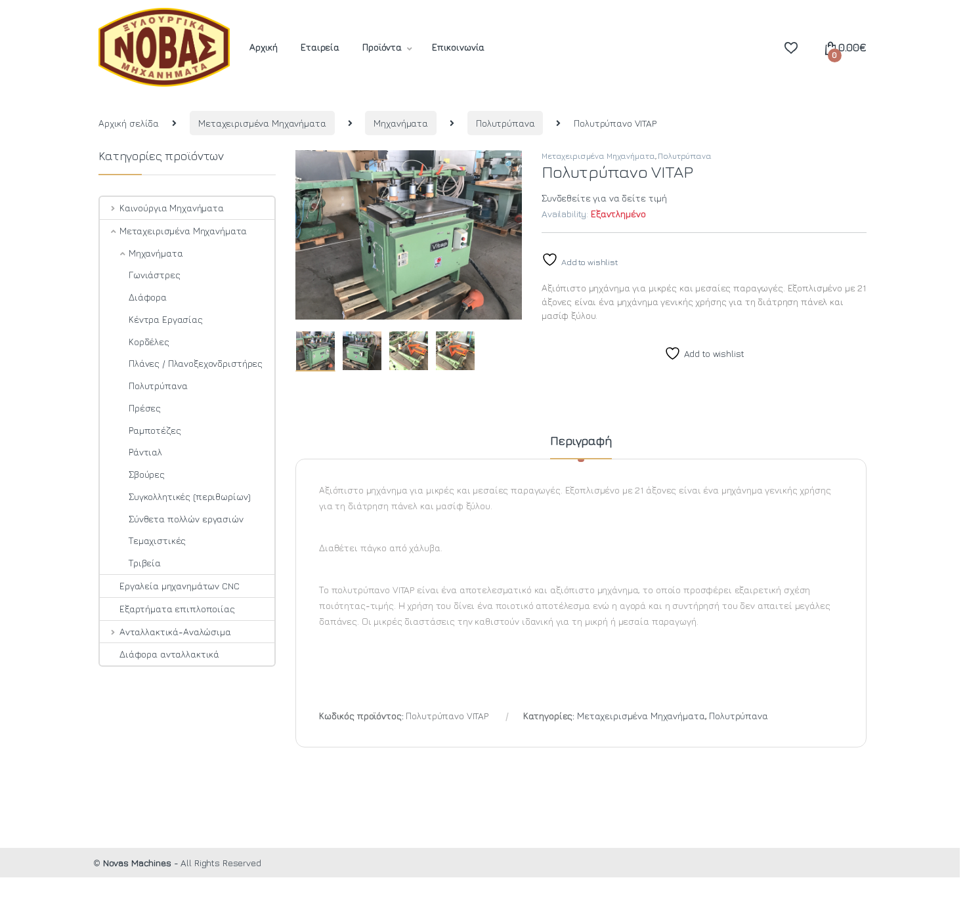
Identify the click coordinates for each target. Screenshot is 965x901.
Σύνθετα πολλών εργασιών (186, 518)
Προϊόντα (382, 46)
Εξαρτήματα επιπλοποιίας (177, 608)
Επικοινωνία (458, 46)
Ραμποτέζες (155, 430)
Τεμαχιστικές (157, 540)
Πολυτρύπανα (505, 123)
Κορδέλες (149, 341)
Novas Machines (137, 862)
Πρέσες (145, 407)
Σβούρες (147, 474)
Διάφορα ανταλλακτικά (169, 654)
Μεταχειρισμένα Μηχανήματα (262, 123)
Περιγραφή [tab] (581, 441)
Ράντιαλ (145, 451)
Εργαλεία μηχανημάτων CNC (179, 585)
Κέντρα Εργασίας (166, 319)
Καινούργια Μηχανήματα (171, 207)
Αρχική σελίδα (128, 123)
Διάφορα (148, 297)
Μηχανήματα (401, 123)
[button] (509, 165)
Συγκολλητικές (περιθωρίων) (189, 496)
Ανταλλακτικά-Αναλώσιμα (175, 631)
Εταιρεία (320, 46)
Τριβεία (145, 562)
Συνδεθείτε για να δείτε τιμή (604, 197)
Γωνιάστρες (155, 274)
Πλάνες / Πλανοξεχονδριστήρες (196, 363)
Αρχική (263, 46)
